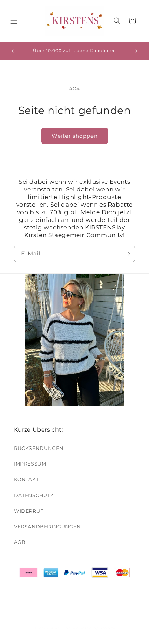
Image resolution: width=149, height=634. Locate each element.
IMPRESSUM (30, 464)
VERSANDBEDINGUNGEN (47, 526)
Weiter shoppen (75, 135)
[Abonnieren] (127, 254)
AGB (20, 542)
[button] (13, 20)
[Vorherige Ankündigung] (12, 51)
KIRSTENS (61, 628)
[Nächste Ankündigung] (136, 51)
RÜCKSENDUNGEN (38, 448)
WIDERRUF (29, 511)
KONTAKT (26, 479)
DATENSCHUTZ (34, 495)
